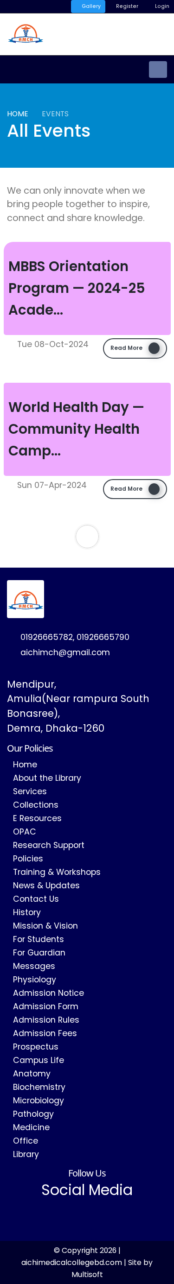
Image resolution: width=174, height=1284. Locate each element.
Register (126, 6)
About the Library (47, 778)
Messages (34, 966)
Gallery (90, 6)
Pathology (33, 1114)
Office (25, 1140)
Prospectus (35, 1046)
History (27, 912)
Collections (35, 804)
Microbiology (38, 1100)
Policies (28, 858)
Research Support (48, 845)
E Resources (37, 818)
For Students (38, 939)
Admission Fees (45, 1033)
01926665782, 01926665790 (74, 637)
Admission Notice (48, 993)
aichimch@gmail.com (65, 652)
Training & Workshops (57, 872)
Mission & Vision (45, 925)
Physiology (34, 979)
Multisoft (87, 1274)
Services (30, 791)
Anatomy (32, 1073)
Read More (127, 348)
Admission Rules (46, 1019)
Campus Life (38, 1060)
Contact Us (36, 898)
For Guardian (39, 952)
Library (26, 1154)
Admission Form (45, 1006)
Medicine (31, 1127)
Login (161, 6)
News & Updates (46, 885)
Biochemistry (39, 1087)
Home (17, 114)
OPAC (24, 831)
